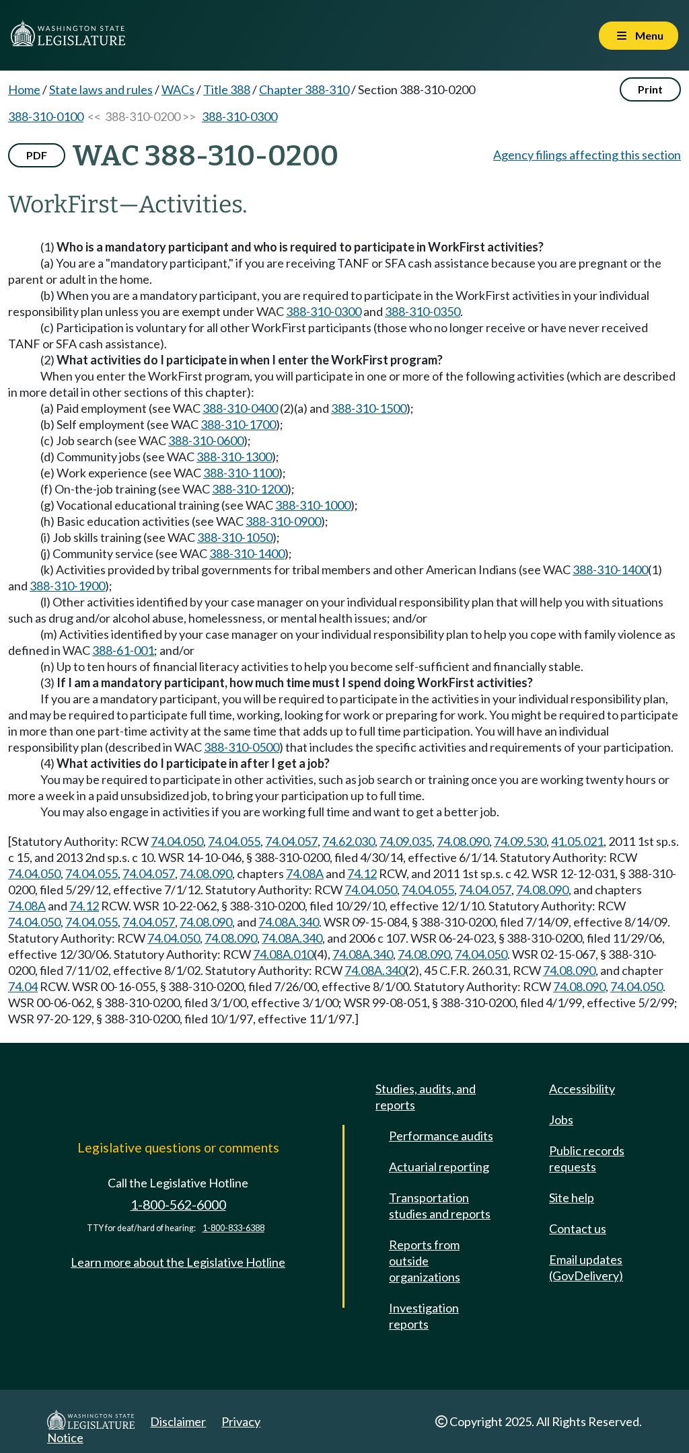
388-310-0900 (283, 521)
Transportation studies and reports (440, 1205)
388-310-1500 (368, 408)
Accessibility (582, 1088)
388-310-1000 (313, 505)
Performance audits (441, 1135)
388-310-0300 (239, 116)
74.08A (305, 873)
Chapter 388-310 (304, 89)
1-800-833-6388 (233, 1228)
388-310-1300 (234, 456)
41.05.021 (577, 841)
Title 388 (226, 89)
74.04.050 (177, 841)
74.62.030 (348, 841)
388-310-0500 (241, 747)
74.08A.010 (283, 954)
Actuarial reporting (439, 1166)
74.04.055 (234, 841)
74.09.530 (520, 841)
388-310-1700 (238, 424)
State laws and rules (101, 89)
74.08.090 (463, 841)
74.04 (23, 986)
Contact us (577, 1228)
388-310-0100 (45, 116)
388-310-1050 (235, 537)
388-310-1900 (67, 585)
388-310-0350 (422, 311)
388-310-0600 (206, 440)
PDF (36, 155)
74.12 (362, 873)
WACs (177, 89)
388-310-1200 (249, 488)
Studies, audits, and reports (425, 1096)
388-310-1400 (247, 553)
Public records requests (586, 1158)
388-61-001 (123, 650)
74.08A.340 (288, 921)
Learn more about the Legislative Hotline (178, 1262)
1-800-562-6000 (178, 1204)
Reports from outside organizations (424, 1260)
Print (650, 89)
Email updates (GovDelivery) (586, 1267)
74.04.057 (291, 841)
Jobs (561, 1119)
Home (24, 89)
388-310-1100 (241, 472)
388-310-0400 (240, 408)
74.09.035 (405, 841)
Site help (571, 1197)
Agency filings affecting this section (587, 154)
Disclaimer (178, 1421)
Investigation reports (424, 1315)
